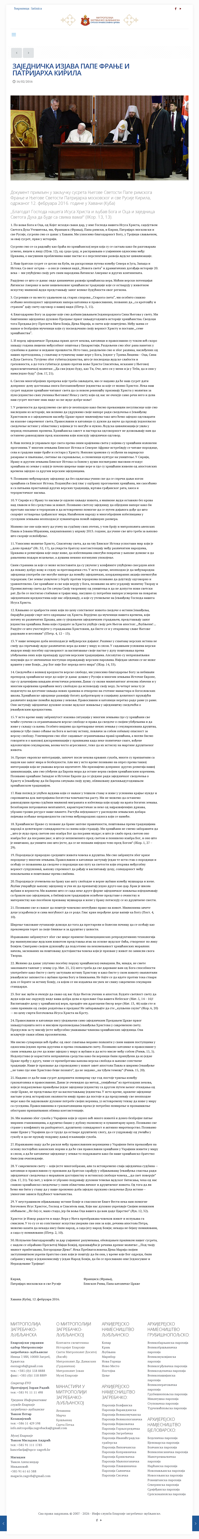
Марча (61, 1415)
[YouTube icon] (180, 9)
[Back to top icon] (180, 1531)
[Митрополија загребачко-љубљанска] (99, 20)
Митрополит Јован (70, 1371)
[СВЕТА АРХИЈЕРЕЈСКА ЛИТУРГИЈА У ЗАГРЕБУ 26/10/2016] (195, 1523)
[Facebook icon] (175, 9)
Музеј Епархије (67, 1375)
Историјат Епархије (70, 1347)
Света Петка (65, 1424)
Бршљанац (64, 1420)
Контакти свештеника (72, 1342)
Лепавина (63, 1410)
